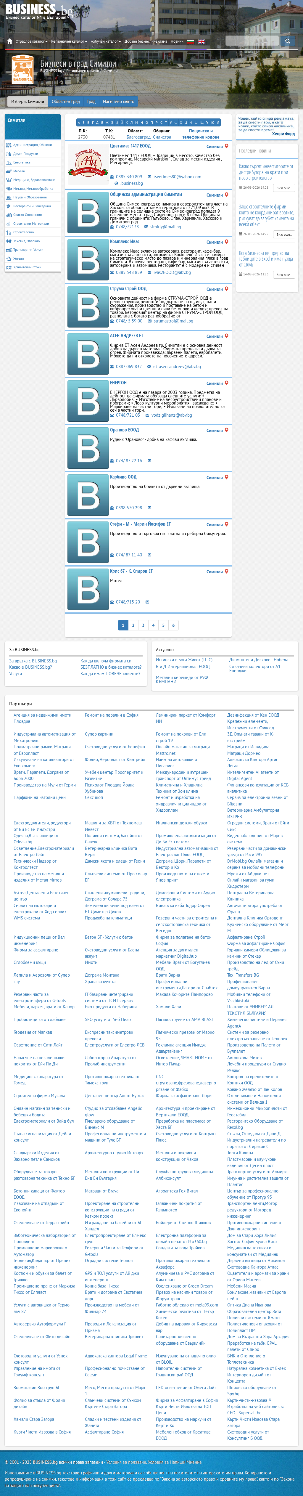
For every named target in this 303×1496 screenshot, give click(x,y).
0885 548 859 (128, 272)
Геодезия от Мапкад (33, 1032)
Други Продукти (25, 153)
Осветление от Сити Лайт (38, 1045)
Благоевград (139, 137)
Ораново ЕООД (124, 429)
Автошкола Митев (244, 1057)
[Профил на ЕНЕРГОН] (88, 400)
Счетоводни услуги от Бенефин (115, 746)
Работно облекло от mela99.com (187, 1305)
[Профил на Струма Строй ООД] (88, 306)
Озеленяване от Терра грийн (41, 1222)
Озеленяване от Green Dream (184, 1286)
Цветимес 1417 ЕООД (130, 145)
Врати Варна (168, 975)
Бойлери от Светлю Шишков (183, 1222)
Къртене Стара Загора (106, 1406)
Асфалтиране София (104, 1432)
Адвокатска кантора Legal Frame (116, 1356)
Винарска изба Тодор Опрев (183, 905)
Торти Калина (240, 1152)
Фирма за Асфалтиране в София (187, 1400)
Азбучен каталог (104, 41)
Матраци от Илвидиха (248, 746)
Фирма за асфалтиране (36, 950)
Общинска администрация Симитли (146, 194)
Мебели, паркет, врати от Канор (44, 1006)
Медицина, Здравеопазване (34, 179)
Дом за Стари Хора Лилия (251, 1235)
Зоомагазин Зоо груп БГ (37, 1387)
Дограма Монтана (102, 975)
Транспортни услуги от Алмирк (257, 1171)
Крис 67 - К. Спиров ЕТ (131, 571)
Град (91, 101)
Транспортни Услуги (28, 249)
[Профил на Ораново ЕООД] (88, 447)
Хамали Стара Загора (34, 1419)
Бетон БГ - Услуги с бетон (109, 937)
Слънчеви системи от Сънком (113, 1400)
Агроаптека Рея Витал (177, 1191)
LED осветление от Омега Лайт (186, 1387)
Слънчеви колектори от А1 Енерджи (255, 668)
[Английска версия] (201, 41)
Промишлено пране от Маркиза (44, 1286)
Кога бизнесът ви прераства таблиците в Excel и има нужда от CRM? (266, 258)
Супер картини (99, 734)
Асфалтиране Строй (246, 937)
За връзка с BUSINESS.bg (33, 661)
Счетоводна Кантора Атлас (252, 1267)
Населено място (118, 101)
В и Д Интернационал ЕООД (183, 666)
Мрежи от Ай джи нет (248, 874)
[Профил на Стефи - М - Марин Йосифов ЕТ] (88, 541)
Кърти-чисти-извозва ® (249, 1400)
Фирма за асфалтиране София (256, 943)
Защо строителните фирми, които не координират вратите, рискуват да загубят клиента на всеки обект (266, 215)
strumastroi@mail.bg (173, 321)
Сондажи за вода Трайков (180, 1248)
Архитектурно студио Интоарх (114, 1152)
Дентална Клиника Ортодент (255, 918)
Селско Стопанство (27, 214)
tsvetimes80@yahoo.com (176, 176)
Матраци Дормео (243, 753)
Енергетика (21, 162)
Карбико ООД (123, 476)
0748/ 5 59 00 (128, 321)
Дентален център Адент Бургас (115, 1095)
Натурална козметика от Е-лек (256, 1368)
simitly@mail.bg (165, 226)
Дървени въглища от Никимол (256, 1260)
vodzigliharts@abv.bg (171, 415)
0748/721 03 (127, 415)
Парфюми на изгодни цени (40, 797)
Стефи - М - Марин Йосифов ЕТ (140, 524)
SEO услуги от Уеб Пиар (108, 1019)
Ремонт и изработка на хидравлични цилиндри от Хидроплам (181, 803)
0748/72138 (127, 226)
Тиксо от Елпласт (30, 1292)
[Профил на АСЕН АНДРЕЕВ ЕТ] (88, 353)
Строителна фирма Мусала (39, 1095)
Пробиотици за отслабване (40, 1019)
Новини (177, 41)
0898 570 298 (128, 508)
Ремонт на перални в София (111, 715)
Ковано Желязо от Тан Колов (254, 1089)
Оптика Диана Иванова (249, 1305)
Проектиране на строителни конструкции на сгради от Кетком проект (112, 1209)
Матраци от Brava (101, 1191)
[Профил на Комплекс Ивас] (88, 259)
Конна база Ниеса (102, 1286)
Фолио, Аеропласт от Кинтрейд (115, 759)
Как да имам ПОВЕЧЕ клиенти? (110, 673)
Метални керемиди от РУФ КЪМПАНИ (182, 679)
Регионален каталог (67, 41)
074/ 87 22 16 (128, 460)
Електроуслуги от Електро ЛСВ (115, 1045)
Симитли (16, 120)
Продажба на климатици (108, 918)
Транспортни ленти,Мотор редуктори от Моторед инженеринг (252, 1209)
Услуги (15, 673)
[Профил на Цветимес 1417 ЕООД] (88, 163)
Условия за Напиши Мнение (175, 1462)
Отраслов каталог (30, 41)
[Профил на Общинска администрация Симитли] (88, 212)
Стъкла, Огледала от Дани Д (254, 1134)
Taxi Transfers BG (243, 975)
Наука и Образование (30, 197)
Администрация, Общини (32, 144)
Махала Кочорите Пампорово (184, 994)
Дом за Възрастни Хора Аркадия (258, 1336)
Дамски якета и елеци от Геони (115, 861)
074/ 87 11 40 (128, 555)
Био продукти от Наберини (111, 1006)
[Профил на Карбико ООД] (88, 494)
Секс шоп (94, 797)
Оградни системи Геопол (109, 1260)
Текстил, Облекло (26, 241)
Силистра (162, 137)
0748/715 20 (127, 602)
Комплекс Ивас (124, 241)
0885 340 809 (128, 176)
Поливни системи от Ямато (253, 1317)
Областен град (66, 101)
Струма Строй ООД (128, 288)
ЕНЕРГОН (118, 382)
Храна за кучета (100, 981)
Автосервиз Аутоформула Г (40, 1324)
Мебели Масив (241, 1286)
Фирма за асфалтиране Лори (184, 1095)
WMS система (27, 918)
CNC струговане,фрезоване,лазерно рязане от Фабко (186, 1083)
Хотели (18, 258)
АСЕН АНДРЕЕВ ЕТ (126, 335)
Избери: (27, 101)
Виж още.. (284, 188)
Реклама (160, 41)
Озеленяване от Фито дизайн (42, 1336)
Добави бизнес (137, 41)
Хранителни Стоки (27, 267)
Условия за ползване (126, 1462)
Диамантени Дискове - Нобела (258, 660)
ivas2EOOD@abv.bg (171, 272)
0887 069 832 (128, 366)
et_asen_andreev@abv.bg (176, 366)
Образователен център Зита (254, 1311)
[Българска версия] (190, 41)
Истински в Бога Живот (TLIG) (184, 660)
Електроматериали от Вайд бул (44, 1121)
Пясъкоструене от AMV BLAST (185, 1019)
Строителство (23, 232)
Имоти (91, 962)
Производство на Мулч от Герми (45, 785)
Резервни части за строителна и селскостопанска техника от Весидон (186, 924)
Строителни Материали (31, 223)
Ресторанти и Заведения (32, 206)
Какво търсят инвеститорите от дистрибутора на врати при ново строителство (266, 172)
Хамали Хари (168, 1006)
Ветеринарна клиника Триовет (114, 1336)
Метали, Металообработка (33, 188)
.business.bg (131, 183)
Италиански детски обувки (181, 823)
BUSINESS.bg (45, 1462)
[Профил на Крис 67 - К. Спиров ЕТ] (88, 588)
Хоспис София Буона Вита (252, 1241)
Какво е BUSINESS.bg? (30, 667)
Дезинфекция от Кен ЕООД (253, 715)
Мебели (19, 171)
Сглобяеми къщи (30, 962)
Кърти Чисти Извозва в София (42, 1432)
